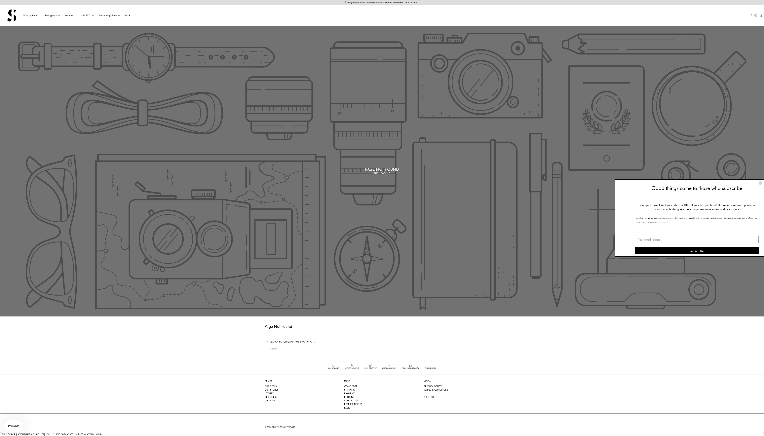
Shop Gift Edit (411, 2)
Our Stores (272, 390)
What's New (30, 15)
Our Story (271, 386)
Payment (349, 393)
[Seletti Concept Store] (12, 15)
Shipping (349, 390)
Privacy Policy (433, 386)
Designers (51, 15)
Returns (349, 397)
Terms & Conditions (436, 390)
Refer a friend (353, 404)
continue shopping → (301, 342)
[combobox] (382, 348)
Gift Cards (271, 400)
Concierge (351, 386)
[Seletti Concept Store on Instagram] (433, 397)
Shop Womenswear (394, 2)
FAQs (347, 408)
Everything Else (107, 15)
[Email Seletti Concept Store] (425, 397)
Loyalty (269, 393)
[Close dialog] (760, 183)
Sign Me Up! (697, 251)
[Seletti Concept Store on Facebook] (429, 397)
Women (69, 15)
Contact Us (351, 400)
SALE (128, 15)
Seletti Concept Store (283, 427)
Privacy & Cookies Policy (692, 218)
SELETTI (86, 15)
